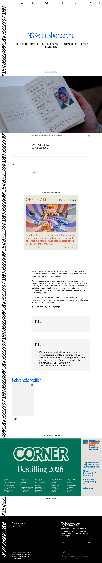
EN (94, 3)
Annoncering (18, 523)
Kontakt (16, 526)
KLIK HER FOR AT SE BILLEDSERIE (46, 307)
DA (91, 3)
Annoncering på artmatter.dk (51, 253)
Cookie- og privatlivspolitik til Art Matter (81, 557)
